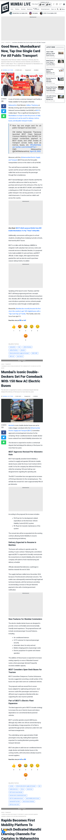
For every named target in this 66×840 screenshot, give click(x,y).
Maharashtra (12, 105)
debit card (12, 356)
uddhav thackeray (27, 347)
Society (23, 9)
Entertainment (45, 9)
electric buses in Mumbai (28, 801)
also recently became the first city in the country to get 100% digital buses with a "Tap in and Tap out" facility (25, 311)
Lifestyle (36, 9)
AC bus (22, 789)
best (19, 347)
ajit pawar (23, 350)
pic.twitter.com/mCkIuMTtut (24, 147)
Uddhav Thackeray (32, 105)
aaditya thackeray (14, 350)
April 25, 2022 (35, 151)
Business (30, 9)
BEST (37, 110)
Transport (8, 42)
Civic (12, 9)
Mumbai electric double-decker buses (18, 795)
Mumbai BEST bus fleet (15, 801)
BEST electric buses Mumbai (16, 792)
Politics (17, 9)
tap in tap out (20, 356)
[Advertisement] (33, 29)
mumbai (11, 786)
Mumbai (18, 308)
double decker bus (14, 789)
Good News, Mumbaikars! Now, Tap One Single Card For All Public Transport (28, 42)
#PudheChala (35, 145)
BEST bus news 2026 (14, 804)
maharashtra (12, 347)
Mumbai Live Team (8, 70)
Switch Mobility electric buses (32, 798)
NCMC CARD (34, 353)
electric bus (29, 789)
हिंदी (20, 320)
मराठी (24, 320)
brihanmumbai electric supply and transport (19, 353)
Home (2, 42)
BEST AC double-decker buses (16, 798)
